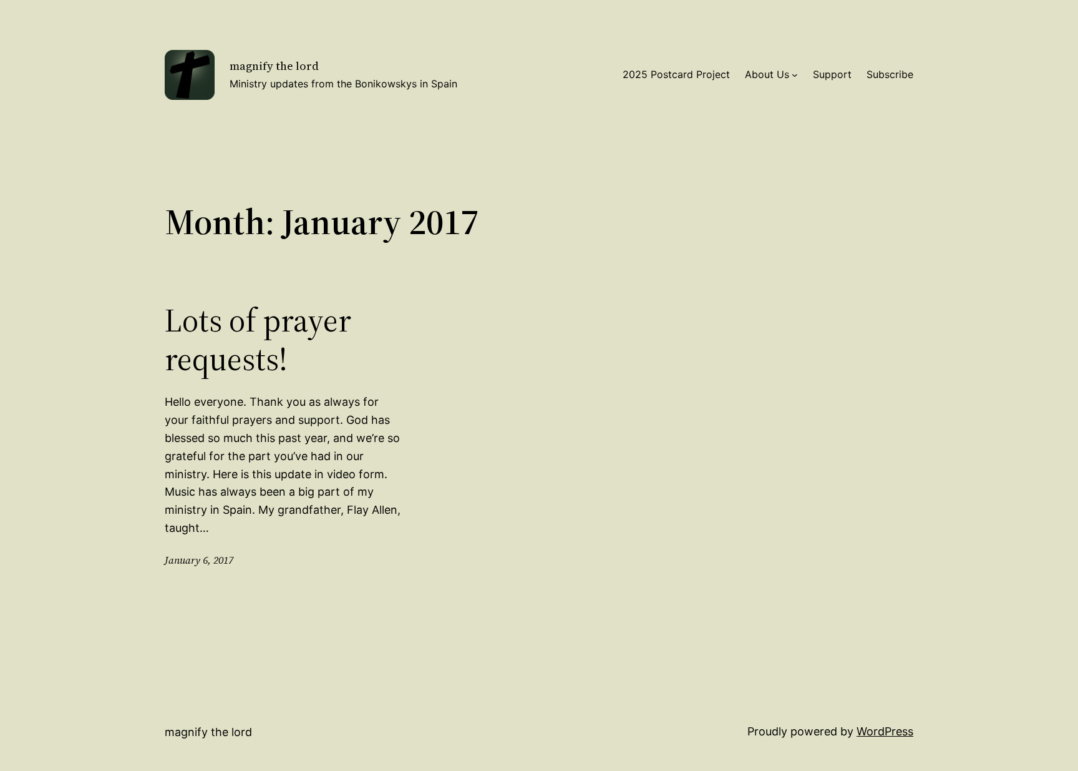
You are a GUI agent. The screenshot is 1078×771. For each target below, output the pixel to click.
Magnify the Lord (274, 66)
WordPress (885, 731)
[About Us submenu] (795, 75)
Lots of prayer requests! (258, 340)
